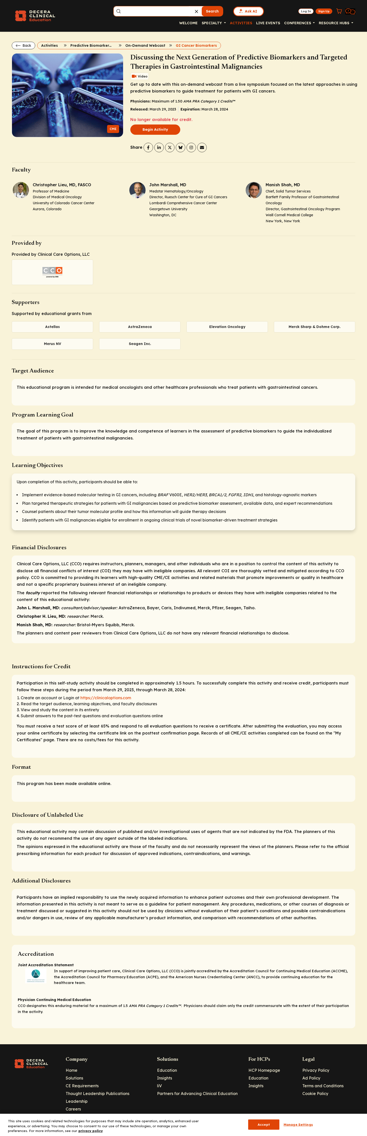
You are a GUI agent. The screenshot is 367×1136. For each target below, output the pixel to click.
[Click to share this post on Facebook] (148, 147)
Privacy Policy (315, 1070)
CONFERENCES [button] (298, 23)
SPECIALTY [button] (212, 23)
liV (159, 1085)
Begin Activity (155, 129)
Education (167, 1070)
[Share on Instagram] (191, 147)
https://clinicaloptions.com (105, 697)
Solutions (74, 1078)
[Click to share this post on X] (170, 147)
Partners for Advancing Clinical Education (197, 1093)
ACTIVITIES (241, 23)
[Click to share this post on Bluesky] (180, 147)
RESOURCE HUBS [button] (334, 23)
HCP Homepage (264, 1070)
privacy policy (90, 1131)
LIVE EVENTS (268, 23)
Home (71, 1070)
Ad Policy (311, 1078)
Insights (164, 1078)
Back (26, 45)
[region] (183, 1125)
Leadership (77, 1101)
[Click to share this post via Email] (202, 147)
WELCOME (188, 23)
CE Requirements (82, 1085)
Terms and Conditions (323, 1085)
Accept (264, 1124)
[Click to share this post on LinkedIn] (159, 147)
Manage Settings (298, 1124)
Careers (73, 1109)
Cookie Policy (315, 1093)
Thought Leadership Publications (97, 1093)
